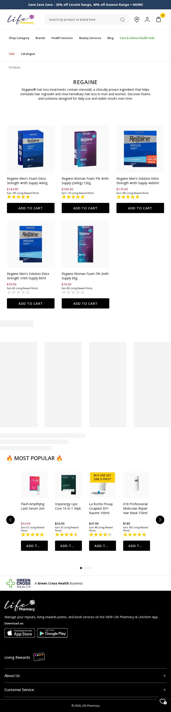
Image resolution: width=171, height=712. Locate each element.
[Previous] (10, 520)
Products (14, 67)
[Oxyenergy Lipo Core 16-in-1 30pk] (68, 484)
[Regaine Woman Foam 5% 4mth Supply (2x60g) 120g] (85, 149)
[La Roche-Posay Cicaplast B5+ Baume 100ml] (102, 484)
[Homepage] (21, 19)
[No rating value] (19, 292)
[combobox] (87, 19)
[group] (34, 511)
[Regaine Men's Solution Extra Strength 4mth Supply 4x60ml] (140, 149)
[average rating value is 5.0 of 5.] (19, 197)
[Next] (160, 520)
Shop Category (19, 38)
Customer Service (19, 689)
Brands (40, 38)
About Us (12, 675)
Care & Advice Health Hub (137, 38)
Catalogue (28, 54)
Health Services (62, 38)
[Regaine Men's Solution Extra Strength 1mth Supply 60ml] (31, 244)
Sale (12, 54)
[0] (158, 19)
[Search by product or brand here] (122, 19)
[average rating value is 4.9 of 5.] (33, 534)
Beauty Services (90, 38)
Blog (111, 38)
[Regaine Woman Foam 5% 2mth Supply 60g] (85, 244)
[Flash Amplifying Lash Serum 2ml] (34, 484)
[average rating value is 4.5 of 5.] (67, 534)
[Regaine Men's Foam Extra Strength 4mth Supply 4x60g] (31, 149)
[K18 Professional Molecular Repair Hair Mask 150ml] (136, 484)
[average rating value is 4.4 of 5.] (101, 534)
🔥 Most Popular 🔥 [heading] (34, 458)
